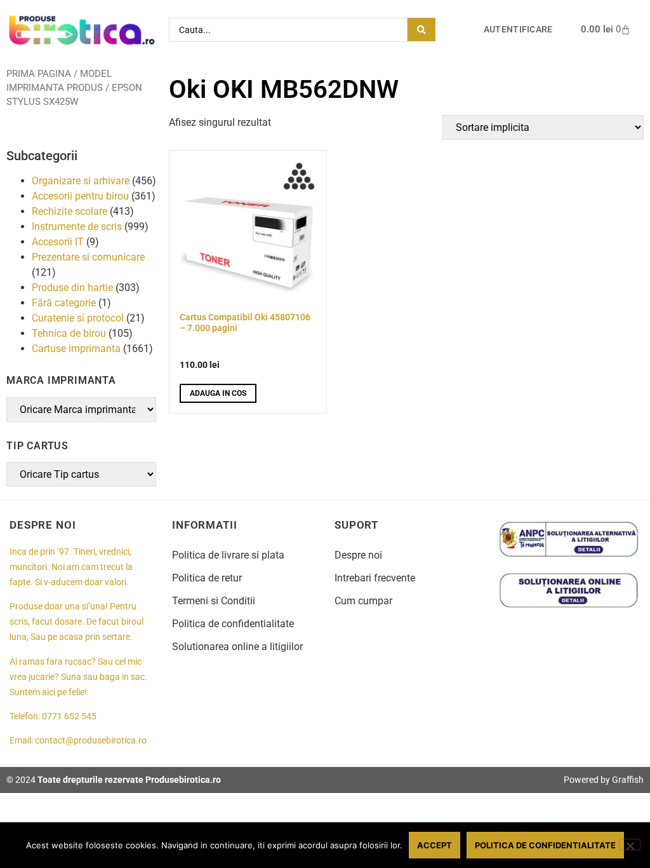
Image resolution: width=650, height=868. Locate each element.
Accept (434, 845)
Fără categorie (64, 303)
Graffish (628, 780)
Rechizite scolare (69, 211)
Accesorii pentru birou (80, 196)
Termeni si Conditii (213, 601)
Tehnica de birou (69, 333)
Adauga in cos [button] (218, 393)
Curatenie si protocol (78, 318)
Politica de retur (207, 578)
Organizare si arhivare (80, 181)
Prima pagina (38, 73)
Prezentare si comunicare (88, 257)
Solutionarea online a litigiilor (237, 647)
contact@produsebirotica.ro (91, 740)
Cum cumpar (363, 601)
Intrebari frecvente (375, 578)
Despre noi (358, 555)
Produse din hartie (72, 287)
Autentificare (518, 29)
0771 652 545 (69, 716)
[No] (629, 844)
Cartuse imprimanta (76, 348)
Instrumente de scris (77, 226)
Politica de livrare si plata (228, 555)
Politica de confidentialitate (233, 624)
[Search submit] (421, 29)
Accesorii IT (58, 242)
